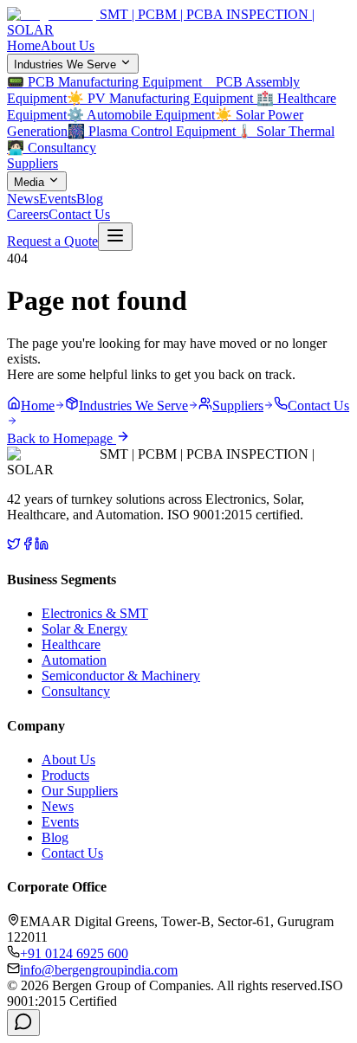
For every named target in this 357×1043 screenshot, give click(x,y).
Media (29, 182)
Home (24, 45)
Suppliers (32, 163)
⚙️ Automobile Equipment (141, 114)
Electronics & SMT (95, 613)
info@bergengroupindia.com (99, 970)
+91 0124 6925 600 (74, 953)
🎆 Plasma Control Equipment (152, 131)
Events (57, 198)
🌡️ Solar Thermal (285, 131)
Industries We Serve (65, 64)
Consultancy (76, 691)
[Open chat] (23, 1022)
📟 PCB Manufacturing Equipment (109, 81)
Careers (28, 214)
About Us (67, 45)
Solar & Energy (84, 628)
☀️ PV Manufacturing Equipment (161, 98)
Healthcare (71, 644)
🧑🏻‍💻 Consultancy (51, 147)
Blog (89, 198)
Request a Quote (52, 241)
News (23, 198)
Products (65, 775)
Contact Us (79, 214)
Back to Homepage (61, 438)
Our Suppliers (80, 790)
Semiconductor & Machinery (121, 675)
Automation (74, 660)
